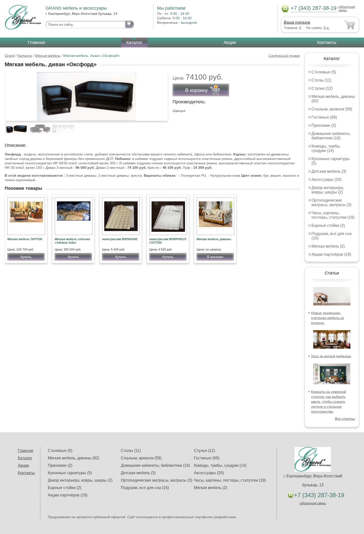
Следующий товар (284, 56)
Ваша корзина (297, 22)
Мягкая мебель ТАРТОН (24, 239)
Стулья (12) (322, 88)
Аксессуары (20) (326, 179)
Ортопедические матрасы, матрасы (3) (331, 202)
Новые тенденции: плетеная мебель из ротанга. (327, 318)
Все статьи (345, 419)
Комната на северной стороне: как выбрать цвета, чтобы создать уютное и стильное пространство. (328, 401)
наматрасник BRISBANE (120, 239)
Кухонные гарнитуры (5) (70, 473)
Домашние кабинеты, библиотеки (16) (331, 135)
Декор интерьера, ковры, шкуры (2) (328, 190)
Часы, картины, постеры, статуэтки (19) (333, 215)
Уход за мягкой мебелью (331, 356)
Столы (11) (321, 80)
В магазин (215, 257)
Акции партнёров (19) (331, 254)
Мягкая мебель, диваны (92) (73, 458)
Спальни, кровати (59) (332, 109)
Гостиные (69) (324, 117)
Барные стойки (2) (328, 225)
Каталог (134, 42)
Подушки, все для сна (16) (145, 488)
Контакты (326, 42)
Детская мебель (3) (329, 171)
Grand (10, 56)
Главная (36, 42)
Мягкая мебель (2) (328, 246)
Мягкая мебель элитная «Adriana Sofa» (72, 240)
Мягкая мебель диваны (214, 239)
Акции (230, 42)
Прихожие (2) (324, 125)
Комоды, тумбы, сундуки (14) (326, 148)
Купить (26, 257)
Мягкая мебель (47, 56)
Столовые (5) (324, 72)
